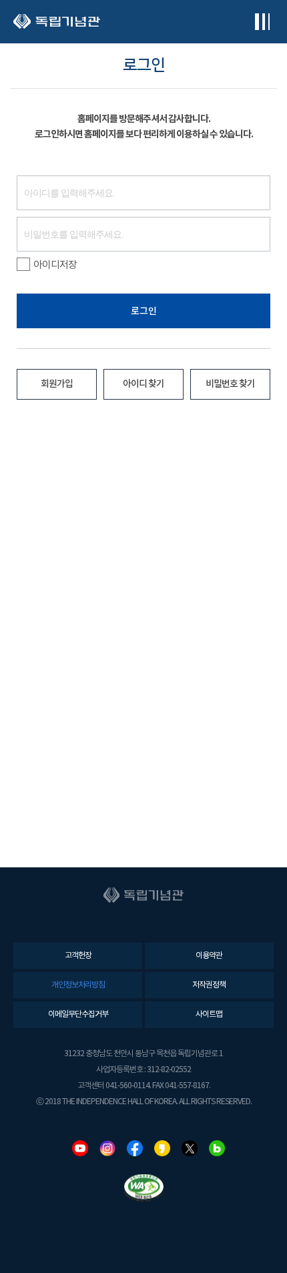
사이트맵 (209, 1014)
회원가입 (57, 384)
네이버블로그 (217, 1148)
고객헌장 (78, 955)
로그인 (144, 311)
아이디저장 (55, 265)
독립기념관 (56, 21)
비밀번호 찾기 (230, 384)
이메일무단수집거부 (78, 1014)
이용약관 (209, 955)
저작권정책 (209, 985)
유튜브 (80, 1148)
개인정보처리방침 (78, 985)
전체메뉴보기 (262, 21)
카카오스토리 (162, 1148)
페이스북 (135, 1148)
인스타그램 (107, 1148)
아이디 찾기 (143, 384)
